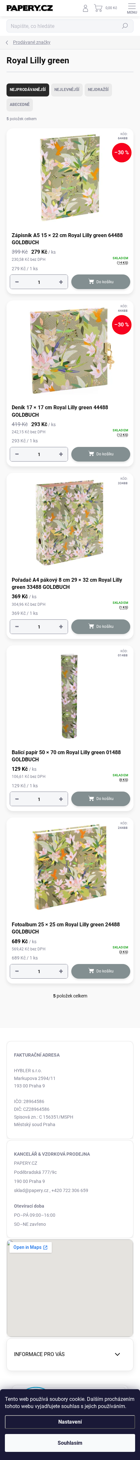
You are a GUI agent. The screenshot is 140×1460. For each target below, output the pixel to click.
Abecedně (20, 104)
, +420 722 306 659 (68, 1190)
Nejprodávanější (28, 89)
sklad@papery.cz (31, 1190)
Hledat (125, 26)
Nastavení (70, 1422)
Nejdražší (98, 89)
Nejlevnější (66, 89)
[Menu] (132, 8)
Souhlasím (70, 1443)
